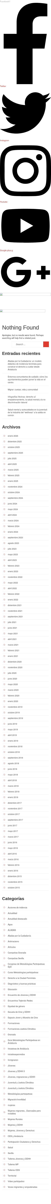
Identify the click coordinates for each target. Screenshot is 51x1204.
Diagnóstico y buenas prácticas (22, 983)
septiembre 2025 (15, 452)
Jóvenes (11, 1065)
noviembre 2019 (15, 706)
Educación (12, 989)
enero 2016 (13, 870)
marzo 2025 (13, 469)
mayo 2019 (13, 729)
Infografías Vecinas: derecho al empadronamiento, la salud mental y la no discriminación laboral (26, 399)
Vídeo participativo (16, 1181)
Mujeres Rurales (15, 1119)
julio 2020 (12, 673)
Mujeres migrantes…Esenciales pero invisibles (24, 1112)
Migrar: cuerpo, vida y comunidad (23, 389)
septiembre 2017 (15, 819)
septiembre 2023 (15, 537)
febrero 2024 (13, 526)
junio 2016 (12, 842)
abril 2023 (12, 560)
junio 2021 (12, 627)
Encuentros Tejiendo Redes (20, 1000)
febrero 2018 (13, 791)
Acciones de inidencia (17, 907)
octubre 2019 (14, 712)
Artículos (12, 947)
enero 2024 (13, 531)
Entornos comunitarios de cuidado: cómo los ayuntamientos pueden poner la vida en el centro (28, 379)
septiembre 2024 (15, 497)
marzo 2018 (13, 785)
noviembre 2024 (15, 486)
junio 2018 (12, 769)
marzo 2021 (13, 644)
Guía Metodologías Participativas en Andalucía (24, 1041)
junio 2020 (12, 678)
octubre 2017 (14, 814)
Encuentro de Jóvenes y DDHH (22, 995)
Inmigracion (13, 1059)
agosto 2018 (13, 763)
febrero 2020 (13, 695)
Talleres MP (13, 1164)
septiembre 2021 (15, 616)
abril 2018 (12, 780)
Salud (10, 1147)
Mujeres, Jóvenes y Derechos (21, 1130)
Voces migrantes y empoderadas (22, 1187)
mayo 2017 (13, 831)
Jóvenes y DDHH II (16, 1071)
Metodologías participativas (20, 1093)
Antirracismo (13, 941)
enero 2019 (13, 740)
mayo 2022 (13, 582)
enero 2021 (13, 656)
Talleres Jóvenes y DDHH (19, 1158)
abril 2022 (12, 588)
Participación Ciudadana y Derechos (24, 1141)
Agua (10, 924)
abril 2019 (12, 735)
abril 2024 (12, 514)
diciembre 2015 (15, 876)
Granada (12, 1034)
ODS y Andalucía (15, 1136)
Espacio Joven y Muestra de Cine (23, 1017)
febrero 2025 (13, 475)
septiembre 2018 (15, 757)
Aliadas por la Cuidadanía (19, 935)
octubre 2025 (14, 447)
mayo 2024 (13, 509)
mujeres (11, 1105)
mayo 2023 (13, 554)
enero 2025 (13, 481)
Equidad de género (16, 1006)
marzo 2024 (13, 520)
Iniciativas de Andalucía (18, 1048)
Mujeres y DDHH (15, 1124)
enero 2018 (13, 797)
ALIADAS (12, 930)
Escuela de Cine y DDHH (19, 1011)
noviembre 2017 (15, 808)
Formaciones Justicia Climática (22, 1028)
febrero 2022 (13, 593)
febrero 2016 (13, 865)
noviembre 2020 (15, 667)
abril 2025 (12, 464)
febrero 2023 (13, 565)
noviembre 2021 (15, 610)
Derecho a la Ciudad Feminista (22, 978)
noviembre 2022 (15, 577)
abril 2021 (12, 639)
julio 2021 (12, 622)
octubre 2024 (14, 492)
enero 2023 (13, 571)
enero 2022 (13, 599)
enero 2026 (13, 435)
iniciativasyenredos (16, 1054)
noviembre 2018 (15, 746)
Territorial (12, 1175)
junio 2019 (12, 723)
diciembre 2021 (15, 605)
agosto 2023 (13, 543)
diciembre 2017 (15, 802)
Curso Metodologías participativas (23, 972)
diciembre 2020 (15, 661)
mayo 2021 (13, 633)
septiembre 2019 (15, 718)
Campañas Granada (17, 952)
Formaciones (14, 1023)
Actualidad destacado (17, 918)
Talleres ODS (14, 1170)
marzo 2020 (13, 689)
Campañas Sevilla (16, 958)
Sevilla (11, 1153)
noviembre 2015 (15, 881)
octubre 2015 (14, 887)
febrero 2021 (13, 650)
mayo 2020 (13, 684)
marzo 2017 (13, 836)
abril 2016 (12, 853)
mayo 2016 (13, 848)
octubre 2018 (14, 752)
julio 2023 (12, 548)
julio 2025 (12, 458)
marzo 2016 (13, 859)
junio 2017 (12, 825)
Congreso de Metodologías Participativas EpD (26, 965)
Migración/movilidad (17, 1099)
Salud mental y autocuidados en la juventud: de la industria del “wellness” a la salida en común (27, 412)
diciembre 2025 (15, 441)
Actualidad (12, 913)
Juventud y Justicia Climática (21, 1082)
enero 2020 (13, 701)
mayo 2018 (13, 774)
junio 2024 (12, 503)
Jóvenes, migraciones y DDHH (21, 1076)
